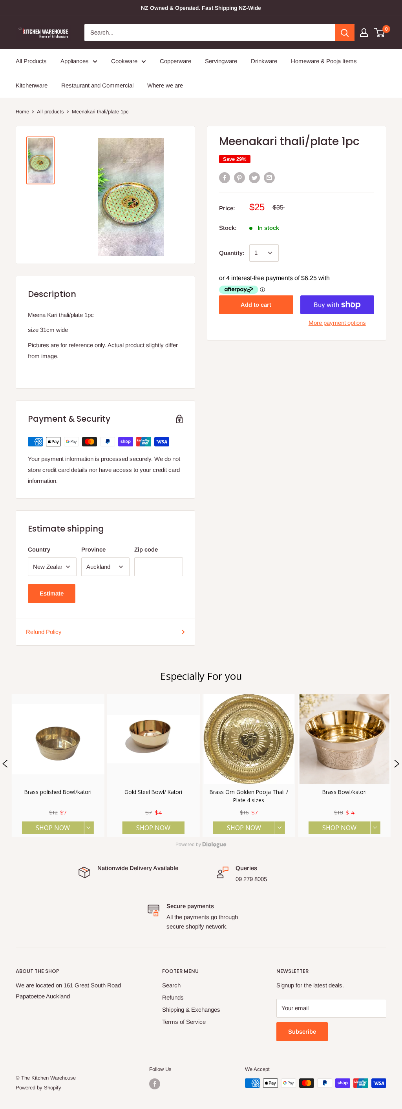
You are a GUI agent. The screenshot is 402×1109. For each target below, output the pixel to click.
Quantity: (232, 252)
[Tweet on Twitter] (254, 177)
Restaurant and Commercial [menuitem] (97, 85)
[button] (5, 765)
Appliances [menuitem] (74, 61)
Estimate (52, 593)
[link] (57, 765)
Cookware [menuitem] (124, 61)
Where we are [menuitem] (165, 85)
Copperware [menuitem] (175, 61)
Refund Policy (44, 631)
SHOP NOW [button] (53, 827)
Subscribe (302, 1031)
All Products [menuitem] (31, 61)
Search (171, 985)
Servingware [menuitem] (221, 61)
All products (50, 112)
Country (39, 549)
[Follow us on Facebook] (154, 1083)
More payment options (337, 322)
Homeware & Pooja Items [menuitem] (324, 61)
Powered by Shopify (38, 1088)
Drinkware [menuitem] (264, 61)
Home (22, 112)
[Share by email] (269, 177)
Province (93, 549)
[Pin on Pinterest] (239, 177)
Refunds (173, 997)
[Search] (344, 32)
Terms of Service (184, 1021)
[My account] (364, 32)
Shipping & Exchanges (191, 1009)
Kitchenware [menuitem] (32, 85)
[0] (380, 32)
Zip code (146, 549)
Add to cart (256, 304)
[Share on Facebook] (224, 177)
